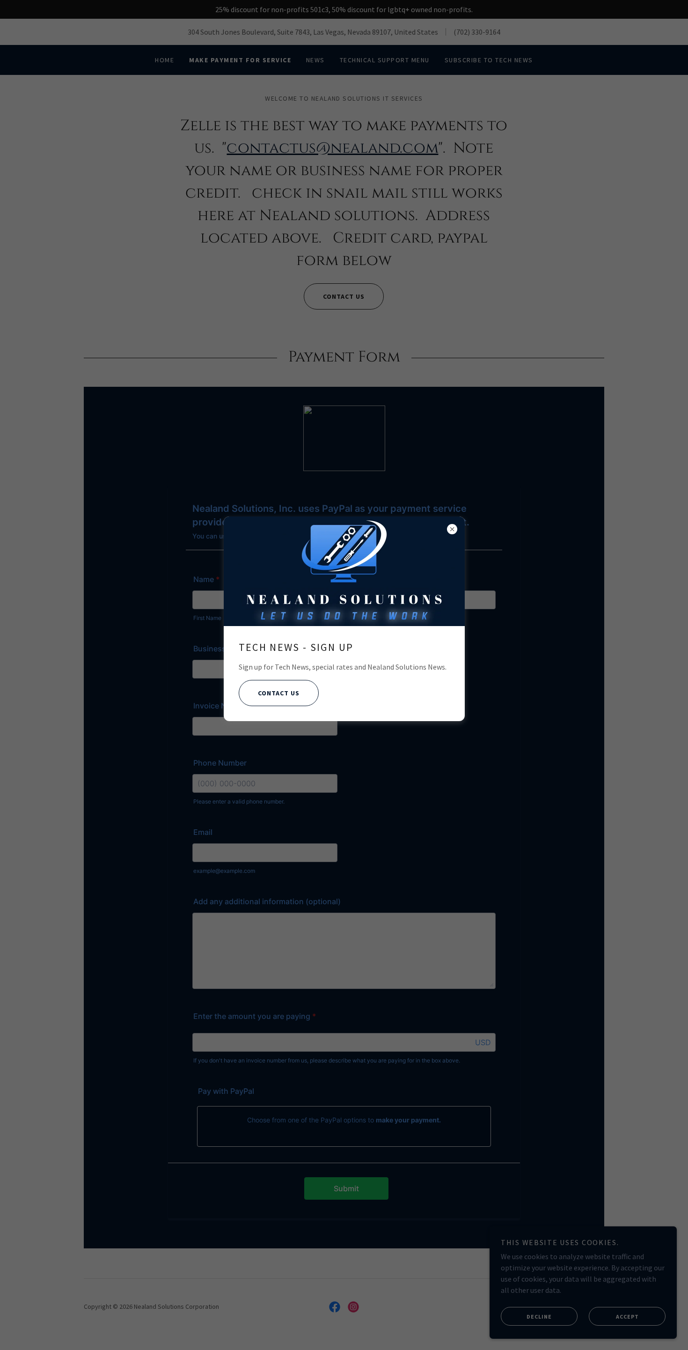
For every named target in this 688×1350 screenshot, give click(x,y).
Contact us (279, 693)
